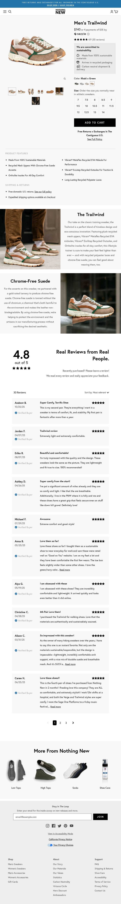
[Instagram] (47, 826)
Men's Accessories (16, 872)
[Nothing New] (60, 11)
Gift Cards (13, 881)
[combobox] (97, 392)
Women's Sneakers (17, 868)
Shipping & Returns (104, 868)
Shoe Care (100, 872)
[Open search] (10, 11)
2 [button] (60, 722)
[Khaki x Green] (92, 83)
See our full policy (43, 191)
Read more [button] (65, 569)
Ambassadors (59, 894)
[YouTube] (71, 826)
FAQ (97, 864)
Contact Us (100, 890)
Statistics (57, 877)
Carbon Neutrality (61, 881)
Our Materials (59, 868)
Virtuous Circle (60, 886)
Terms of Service (102, 881)
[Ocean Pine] (76, 83)
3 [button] (66, 722)
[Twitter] (59, 826)
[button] (47, 723)
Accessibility (100, 877)
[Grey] (82, 83)
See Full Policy (94, 139)
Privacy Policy (101, 886)
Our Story (58, 864)
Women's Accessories (18, 877)
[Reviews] (21, 369)
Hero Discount (60, 890)
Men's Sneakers (15, 864)
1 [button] (54, 722)
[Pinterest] (65, 826)
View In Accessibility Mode (60, 833)
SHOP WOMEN (67, 5)
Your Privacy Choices (63, 844)
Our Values (58, 872)
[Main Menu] (4, 11)
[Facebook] (53, 826)
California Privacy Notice (60, 839)
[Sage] (87, 83)
